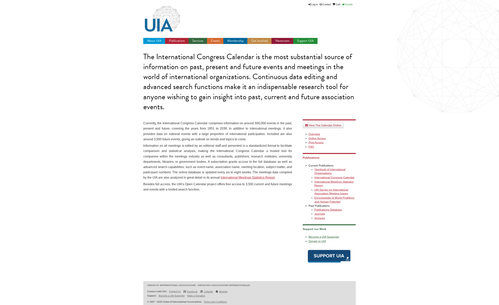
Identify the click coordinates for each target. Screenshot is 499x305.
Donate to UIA (317, 241)
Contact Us (175, 291)
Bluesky (223, 291)
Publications (177, 40)
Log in (314, 4)
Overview (314, 134)
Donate (348, 4)
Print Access (316, 142)
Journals (319, 213)
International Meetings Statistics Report (248, 177)
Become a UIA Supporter (324, 236)
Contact (326, 4)
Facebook (192, 291)
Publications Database (328, 209)
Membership (235, 40)
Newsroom (282, 40)
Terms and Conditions (215, 302)
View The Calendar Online (324, 125)
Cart (337, 4)
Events (215, 40)
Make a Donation (196, 295)
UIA (158, 16)
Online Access (317, 138)
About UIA (154, 40)
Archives (319, 218)
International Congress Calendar (334, 177)
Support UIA (305, 40)
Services (197, 40)
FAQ (311, 146)
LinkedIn (208, 291)
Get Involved (259, 40)
